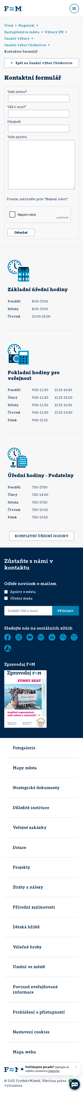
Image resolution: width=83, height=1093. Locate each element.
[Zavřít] (76, 1067)
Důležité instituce (31, 807)
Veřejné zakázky (30, 827)
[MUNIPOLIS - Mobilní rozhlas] (40, 637)
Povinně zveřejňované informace (35, 989)
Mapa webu (24, 1052)
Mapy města (25, 767)
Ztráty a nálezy (28, 887)
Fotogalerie (24, 747)
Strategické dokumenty (36, 787)
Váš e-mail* (16, 107)
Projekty (21, 867)
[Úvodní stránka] (12, 8)
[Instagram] (18, 637)
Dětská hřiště (26, 927)
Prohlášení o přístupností (39, 1012)
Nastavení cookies (31, 1032)
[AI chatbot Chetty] (74, 1084)
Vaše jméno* (17, 91)
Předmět (14, 122)
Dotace (19, 847)
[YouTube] (29, 637)
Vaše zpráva (17, 137)
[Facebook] (7, 637)
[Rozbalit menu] (74, 8)
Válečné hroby (27, 947)
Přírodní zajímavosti (34, 907)
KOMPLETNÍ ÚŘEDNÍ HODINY (42, 536)
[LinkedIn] (52, 637)
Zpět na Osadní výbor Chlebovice (44, 63)
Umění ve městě (29, 966)
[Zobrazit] (74, 637)
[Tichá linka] (63, 637)
